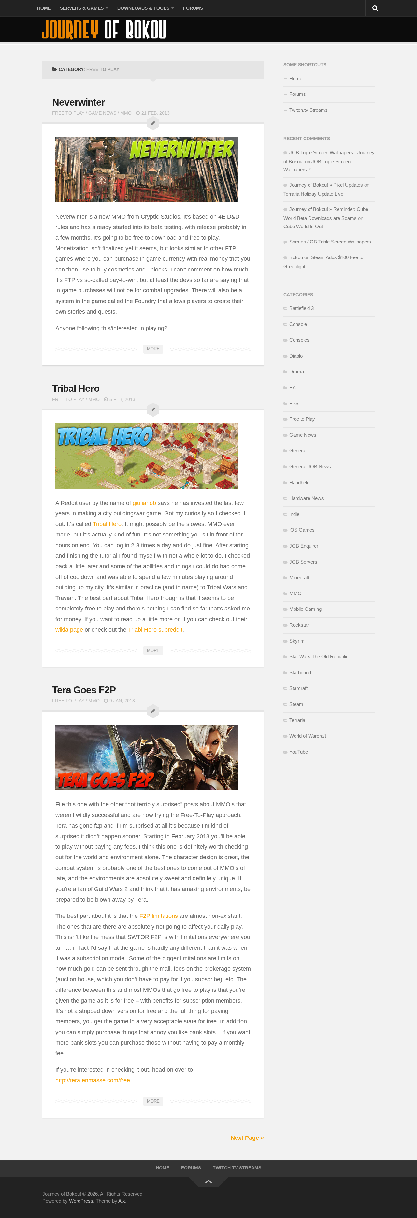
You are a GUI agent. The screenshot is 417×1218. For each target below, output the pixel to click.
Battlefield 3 (301, 308)
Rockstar (299, 625)
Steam (296, 704)
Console (298, 324)
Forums (193, 8)
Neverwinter (78, 102)
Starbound (300, 672)
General (297, 450)
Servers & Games (82, 8)
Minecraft (299, 577)
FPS (294, 403)
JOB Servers (303, 562)
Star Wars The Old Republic (319, 656)
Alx (121, 1201)
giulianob (144, 503)
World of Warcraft (307, 736)
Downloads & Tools (143, 8)
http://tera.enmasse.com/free (92, 1080)
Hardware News (306, 498)
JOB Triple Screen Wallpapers (339, 241)
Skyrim (297, 641)
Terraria (297, 720)
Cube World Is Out (303, 226)
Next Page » (247, 1138)
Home (44, 8)
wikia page (69, 629)
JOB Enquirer (303, 546)
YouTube (298, 752)
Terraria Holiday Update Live (313, 194)
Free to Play (68, 113)
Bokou (296, 257)
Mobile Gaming (305, 609)
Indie (294, 514)
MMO (126, 113)
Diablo (296, 356)
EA (292, 387)
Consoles (299, 340)
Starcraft (298, 688)
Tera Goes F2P (84, 689)
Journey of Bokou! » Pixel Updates (326, 185)
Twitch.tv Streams (308, 110)
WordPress (81, 1201)
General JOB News (310, 466)
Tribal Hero (75, 388)
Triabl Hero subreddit (154, 629)
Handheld (299, 482)
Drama (296, 371)
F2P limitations (158, 916)
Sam (294, 241)
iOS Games (302, 530)
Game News (102, 113)
